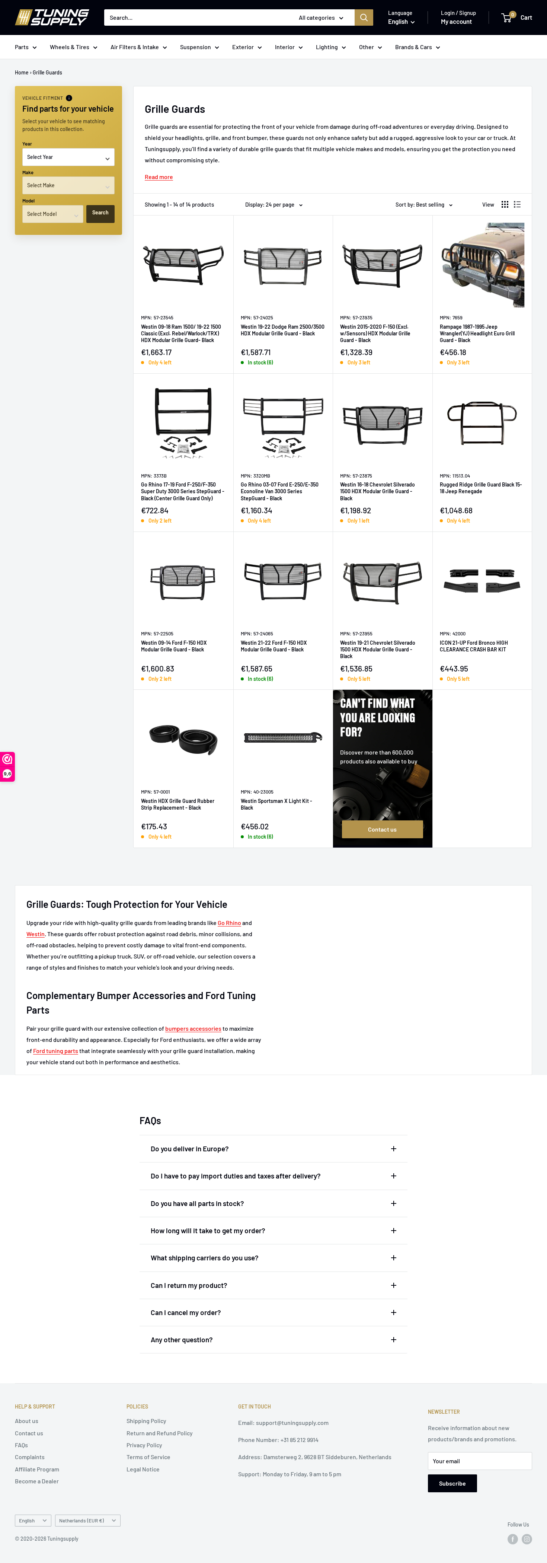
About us (26, 1420)
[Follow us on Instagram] (527, 1539)
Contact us (382, 829)
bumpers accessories (193, 1028)
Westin (35, 933)
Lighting (327, 46)
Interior (285, 46)
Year (27, 144)
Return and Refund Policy (160, 1432)
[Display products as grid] (505, 204)
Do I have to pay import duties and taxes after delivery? (236, 1175)
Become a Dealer (37, 1480)
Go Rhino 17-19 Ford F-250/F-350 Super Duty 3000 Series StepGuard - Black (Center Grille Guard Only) (182, 491)
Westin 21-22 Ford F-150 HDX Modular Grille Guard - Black (274, 646)
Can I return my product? (189, 1285)
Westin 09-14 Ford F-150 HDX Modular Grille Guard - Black (174, 646)
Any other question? (182, 1339)
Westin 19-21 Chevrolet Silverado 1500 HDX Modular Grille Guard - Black (377, 649)
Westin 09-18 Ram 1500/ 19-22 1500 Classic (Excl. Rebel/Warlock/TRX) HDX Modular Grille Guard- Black (181, 333)
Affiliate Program (37, 1469)
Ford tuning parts (55, 1050)
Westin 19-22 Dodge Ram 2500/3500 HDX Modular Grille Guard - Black (282, 329)
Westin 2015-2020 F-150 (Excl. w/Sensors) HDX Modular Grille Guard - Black (375, 333)
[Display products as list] (517, 204)
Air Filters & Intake (135, 46)
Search (100, 212)
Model (28, 201)
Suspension (195, 46)
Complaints (30, 1456)
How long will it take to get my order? (208, 1230)
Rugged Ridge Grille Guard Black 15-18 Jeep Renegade (481, 487)
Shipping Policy (146, 1420)
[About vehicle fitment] (69, 98)
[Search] (364, 17)
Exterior (243, 46)
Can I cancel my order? (186, 1312)
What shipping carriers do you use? (205, 1257)
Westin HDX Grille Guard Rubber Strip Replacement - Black (177, 804)
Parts (22, 46)
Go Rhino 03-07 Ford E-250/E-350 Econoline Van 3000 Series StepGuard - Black (280, 491)
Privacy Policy (144, 1444)
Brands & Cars (413, 46)
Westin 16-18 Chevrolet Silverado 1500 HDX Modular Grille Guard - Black (377, 491)
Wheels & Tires (69, 46)
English (27, 1520)
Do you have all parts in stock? (197, 1203)
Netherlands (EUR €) (81, 1520)
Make (27, 172)
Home (22, 72)
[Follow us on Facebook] (513, 1539)
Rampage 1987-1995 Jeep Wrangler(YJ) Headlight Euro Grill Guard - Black (477, 333)
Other (366, 46)
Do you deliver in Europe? (190, 1148)
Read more (159, 176)
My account (456, 21)
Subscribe (452, 1483)
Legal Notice (143, 1469)
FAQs (21, 1444)
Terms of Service (148, 1456)
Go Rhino (229, 922)
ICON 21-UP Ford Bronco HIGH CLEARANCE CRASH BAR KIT (474, 646)
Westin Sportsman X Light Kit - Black (276, 804)
